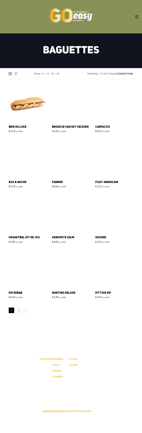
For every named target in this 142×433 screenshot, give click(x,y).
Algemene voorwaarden (77, 410)
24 (57, 73)
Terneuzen (45, 358)
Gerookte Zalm (63, 237)
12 (47, 73)
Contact (73, 364)
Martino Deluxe (64, 293)
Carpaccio (102, 127)
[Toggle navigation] (116, 16)
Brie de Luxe (17, 127)
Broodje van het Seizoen (70, 127)
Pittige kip (103, 293)
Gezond (100, 237)
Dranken (57, 376)
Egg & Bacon (17, 182)
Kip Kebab (15, 293)
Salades (56, 370)
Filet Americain (106, 182)
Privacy (73, 358)
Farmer (57, 182)
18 (52, 73)
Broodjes (57, 358)
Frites (55, 364)
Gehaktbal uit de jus (24, 237)
